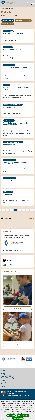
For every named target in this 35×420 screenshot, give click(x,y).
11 (11, 210)
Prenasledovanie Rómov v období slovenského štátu (16, 124)
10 (7, 210)
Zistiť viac (17, 308)
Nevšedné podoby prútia (12, 50)
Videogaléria (5, 382)
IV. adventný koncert (11, 194)
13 (19, 210)
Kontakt (3, 386)
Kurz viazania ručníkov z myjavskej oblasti (16, 88)
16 (31, 210)
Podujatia (4, 374)
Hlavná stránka (4, 8)
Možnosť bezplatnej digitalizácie (13, 250)
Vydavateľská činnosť (7, 376)
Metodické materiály (7, 378)
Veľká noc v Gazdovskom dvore (15, 68)
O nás (3, 370)
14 (23, 210)
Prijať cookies (11, 415)
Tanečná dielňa (9, 145)
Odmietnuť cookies (23, 415)
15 (27, 210)
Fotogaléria (4, 380)
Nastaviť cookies (18, 418)
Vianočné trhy (8, 181)
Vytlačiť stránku (8, 218)
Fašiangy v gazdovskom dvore (15, 163)
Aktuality (4, 372)
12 (15, 210)
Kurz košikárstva (9, 107)
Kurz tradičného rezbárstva (13, 34)
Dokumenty (4, 384)
